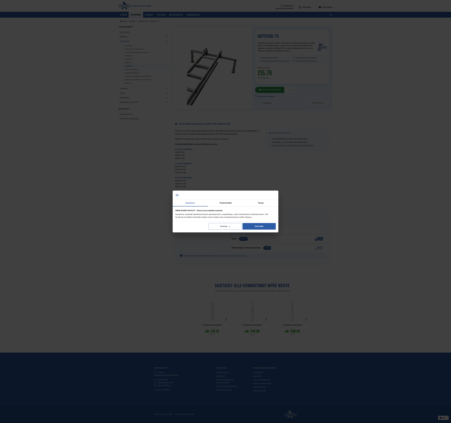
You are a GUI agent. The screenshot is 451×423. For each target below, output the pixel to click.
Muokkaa (223, 226)
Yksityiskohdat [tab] (225, 203)
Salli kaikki (259, 226)
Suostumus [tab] (190, 203)
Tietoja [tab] (261, 203)
